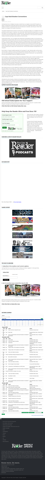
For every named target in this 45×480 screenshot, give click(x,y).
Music (4, 434)
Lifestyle (4, 439)
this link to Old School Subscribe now (15, 106)
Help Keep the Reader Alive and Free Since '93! (19, 111)
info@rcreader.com (5, 467)
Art (3, 438)
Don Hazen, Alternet (7, 21)
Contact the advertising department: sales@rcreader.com (12, 468)
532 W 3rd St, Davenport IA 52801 (7, 464)
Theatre (4, 433)
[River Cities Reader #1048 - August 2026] (22, 181)
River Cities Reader (17, 201)
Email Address (6, 275)
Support (4, 127)
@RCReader (3, 472)
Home (3, 11)
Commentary (5, 431)
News (4, 429)
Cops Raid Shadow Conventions (16, 16)
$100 (9, 116)
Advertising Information (7, 424)
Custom (12, 116)
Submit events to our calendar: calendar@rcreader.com (12, 470)
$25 (3, 116)
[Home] (6, 3)
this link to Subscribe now (12, 304)
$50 (6, 116)
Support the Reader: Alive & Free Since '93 (11, 426)
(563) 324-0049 (4, 466)
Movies (4, 436)
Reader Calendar (6, 428)
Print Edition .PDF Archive (8, 423)
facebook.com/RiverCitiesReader (7, 471)
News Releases (6, 441)
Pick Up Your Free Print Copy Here (9, 421)
